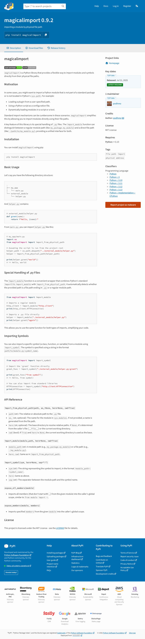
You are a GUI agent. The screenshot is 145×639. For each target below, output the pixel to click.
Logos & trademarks (79, 566)
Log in (116, 6)
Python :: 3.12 (116, 186)
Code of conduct (128, 560)
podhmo (117, 118)
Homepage (114, 63)
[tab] (13, 48)
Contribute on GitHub (102, 561)
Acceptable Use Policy (127, 569)
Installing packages (55, 552)
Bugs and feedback (104, 556)
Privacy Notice (127, 563)
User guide (51, 560)
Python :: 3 (115, 177)
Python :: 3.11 (116, 183)
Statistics (75, 563)
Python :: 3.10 (116, 180)
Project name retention (52, 565)
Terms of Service (128, 552)
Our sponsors (77, 570)
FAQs (49, 570)
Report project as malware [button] (123, 204)
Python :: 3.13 (116, 189)
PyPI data (110, 75)
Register (127, 6)
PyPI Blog (75, 552)
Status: (18, 566)
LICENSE (60, 528)
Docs (106, 6)
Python (113, 173)
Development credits (105, 573)
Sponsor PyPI (101, 570)
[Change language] (137, 6)
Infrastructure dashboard (77, 558)
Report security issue (129, 556)
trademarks (61, 633)
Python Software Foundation (16, 555)
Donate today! (11, 572)
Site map (132, 633)
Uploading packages (55, 556)
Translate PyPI (102, 566)
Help (96, 6)
